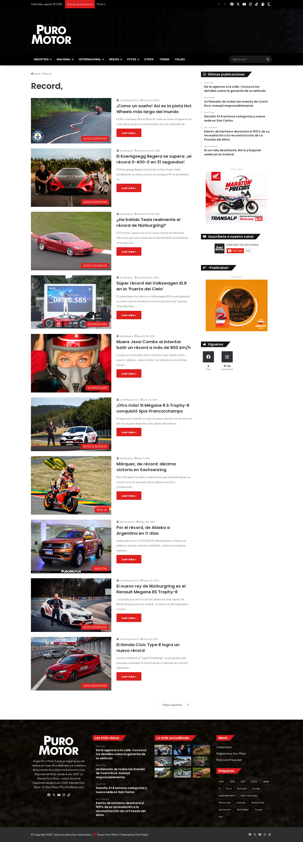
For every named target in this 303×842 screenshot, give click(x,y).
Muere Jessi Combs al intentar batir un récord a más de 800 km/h (153, 344)
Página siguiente (172, 704)
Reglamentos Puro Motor (231, 753)
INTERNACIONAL (90, 59)
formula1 (242, 788)
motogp (241, 802)
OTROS (149, 59)
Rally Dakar (243, 809)
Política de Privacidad (228, 760)
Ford (228, 788)
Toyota (258, 809)
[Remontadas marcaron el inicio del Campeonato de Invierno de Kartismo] (182, 773)
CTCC (254, 781)
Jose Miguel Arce (129, 100)
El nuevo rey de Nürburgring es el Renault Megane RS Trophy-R (151, 589)
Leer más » (129, 133)
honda (256, 788)
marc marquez (249, 795)
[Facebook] (48, 794)
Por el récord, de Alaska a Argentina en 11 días (143, 530)
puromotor (225, 809)
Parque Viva (257, 802)
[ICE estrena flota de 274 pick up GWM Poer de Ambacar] (182, 761)
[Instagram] (63, 794)
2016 (232, 781)
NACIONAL (64, 59)
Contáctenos (224, 747)
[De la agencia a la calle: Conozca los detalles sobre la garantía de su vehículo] (163, 750)
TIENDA (164, 59)
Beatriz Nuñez (127, 521)
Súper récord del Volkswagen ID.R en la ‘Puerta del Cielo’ (151, 286)
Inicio (36, 73)
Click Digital (141, 834)
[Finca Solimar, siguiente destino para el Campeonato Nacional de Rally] (201, 773)
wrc (221, 816)
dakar (266, 781)
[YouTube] (58, 794)
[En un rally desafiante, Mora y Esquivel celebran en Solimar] (201, 761)
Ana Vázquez (126, 150)
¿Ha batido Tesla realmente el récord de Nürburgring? (148, 222)
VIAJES (180, 59)
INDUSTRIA (41, 59)
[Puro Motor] (51, 34)
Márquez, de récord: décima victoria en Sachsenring (146, 467)
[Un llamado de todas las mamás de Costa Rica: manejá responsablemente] (182, 750)
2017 (243, 781)
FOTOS (131, 59)
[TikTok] (68, 794)
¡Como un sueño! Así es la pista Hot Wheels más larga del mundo (153, 109)
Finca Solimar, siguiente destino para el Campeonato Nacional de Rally (138, 4)
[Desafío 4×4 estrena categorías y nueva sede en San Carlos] (201, 750)
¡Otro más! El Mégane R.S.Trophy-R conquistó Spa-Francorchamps (152, 408)
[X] (53, 794)
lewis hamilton (227, 795)
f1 (219, 788)
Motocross (225, 802)
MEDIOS (114, 59)
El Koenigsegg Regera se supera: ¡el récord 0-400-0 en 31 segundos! (153, 159)
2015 (221, 781)
